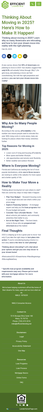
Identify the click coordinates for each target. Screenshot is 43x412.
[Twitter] (17, 405)
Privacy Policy (21, 341)
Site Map (21, 351)
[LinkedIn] (20, 405)
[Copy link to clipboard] (25, 56)
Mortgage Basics (21, 373)
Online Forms (21, 378)
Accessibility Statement (21, 346)
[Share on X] (9, 56)
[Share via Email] (20, 56)
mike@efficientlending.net (21, 324)
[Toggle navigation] (38, 4)
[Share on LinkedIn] (14, 56)
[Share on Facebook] (4, 56)
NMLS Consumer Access (21, 303)
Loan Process (21, 368)
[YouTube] (24, 405)
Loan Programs (21, 364)
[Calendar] (27, 405)
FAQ (21, 382)
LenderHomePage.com (28, 409)
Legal (21, 337)
